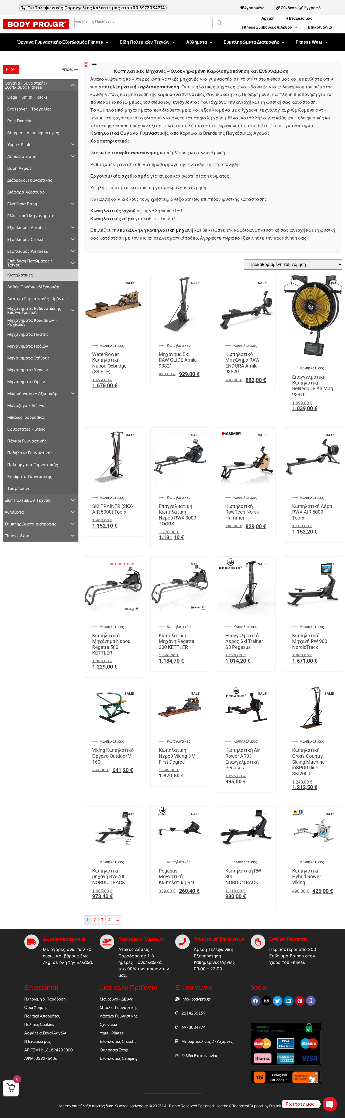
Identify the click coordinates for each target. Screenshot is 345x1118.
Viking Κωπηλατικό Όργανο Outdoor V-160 (113, 755)
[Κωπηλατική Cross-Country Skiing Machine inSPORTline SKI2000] (313, 728)
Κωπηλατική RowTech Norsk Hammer (242, 512)
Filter (11, 69)
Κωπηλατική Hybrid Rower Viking (306, 876)
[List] (94, 65)
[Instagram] (266, 1001)
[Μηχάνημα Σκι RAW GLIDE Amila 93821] (180, 332)
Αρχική (268, 18)
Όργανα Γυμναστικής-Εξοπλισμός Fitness (60, 42)
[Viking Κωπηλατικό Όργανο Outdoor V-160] (113, 728)
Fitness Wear (309, 42)
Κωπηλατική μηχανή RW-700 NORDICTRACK (109, 876)
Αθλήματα (196, 42)
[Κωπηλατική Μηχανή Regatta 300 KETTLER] (180, 613)
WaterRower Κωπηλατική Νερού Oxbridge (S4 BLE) (109, 363)
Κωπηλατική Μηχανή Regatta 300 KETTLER (176, 641)
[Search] (219, 23)
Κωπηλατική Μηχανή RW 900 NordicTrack (309, 641)
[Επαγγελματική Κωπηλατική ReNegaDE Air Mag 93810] (313, 354)
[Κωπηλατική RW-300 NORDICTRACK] (246, 848)
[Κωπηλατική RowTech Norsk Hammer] (246, 484)
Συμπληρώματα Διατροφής (251, 42)
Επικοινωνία (320, 27)
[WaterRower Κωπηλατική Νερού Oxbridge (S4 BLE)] (113, 332)
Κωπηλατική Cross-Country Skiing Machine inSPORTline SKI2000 (308, 761)
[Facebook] (255, 1001)
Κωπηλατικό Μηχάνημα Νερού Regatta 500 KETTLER (111, 644)
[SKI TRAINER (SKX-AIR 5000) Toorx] (113, 484)
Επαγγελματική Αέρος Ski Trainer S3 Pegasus (244, 641)
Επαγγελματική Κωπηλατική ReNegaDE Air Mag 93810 (312, 385)
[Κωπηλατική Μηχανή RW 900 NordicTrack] (313, 613)
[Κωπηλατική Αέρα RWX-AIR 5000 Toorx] (313, 484)
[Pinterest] (300, 1001)
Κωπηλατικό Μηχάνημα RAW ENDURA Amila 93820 (242, 363)
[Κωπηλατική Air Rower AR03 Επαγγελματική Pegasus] (246, 728)
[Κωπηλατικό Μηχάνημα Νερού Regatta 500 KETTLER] (113, 613)
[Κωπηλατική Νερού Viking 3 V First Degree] (180, 728)
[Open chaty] (330, 1104)
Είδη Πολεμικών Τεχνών (145, 42)
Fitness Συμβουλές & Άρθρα (267, 27)
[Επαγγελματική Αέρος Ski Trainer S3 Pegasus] (246, 613)
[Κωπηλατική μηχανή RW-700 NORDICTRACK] (113, 848)
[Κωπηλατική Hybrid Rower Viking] (313, 848)
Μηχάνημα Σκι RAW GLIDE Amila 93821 (178, 360)
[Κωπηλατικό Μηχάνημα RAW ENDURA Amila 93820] (246, 332)
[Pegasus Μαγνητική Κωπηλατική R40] (180, 848)
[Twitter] (277, 1001)
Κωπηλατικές (112, 345)
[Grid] (86, 65)
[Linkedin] (289, 1001)
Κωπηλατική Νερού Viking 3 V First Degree (177, 755)
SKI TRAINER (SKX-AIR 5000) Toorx (112, 509)
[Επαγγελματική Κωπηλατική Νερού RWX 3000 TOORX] (180, 484)
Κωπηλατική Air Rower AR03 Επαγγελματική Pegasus (242, 758)
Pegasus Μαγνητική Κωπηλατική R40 (177, 876)
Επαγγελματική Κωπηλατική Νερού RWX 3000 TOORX (177, 515)
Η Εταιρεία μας (298, 18)
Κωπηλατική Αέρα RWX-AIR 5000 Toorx (312, 512)
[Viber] (311, 1001)
